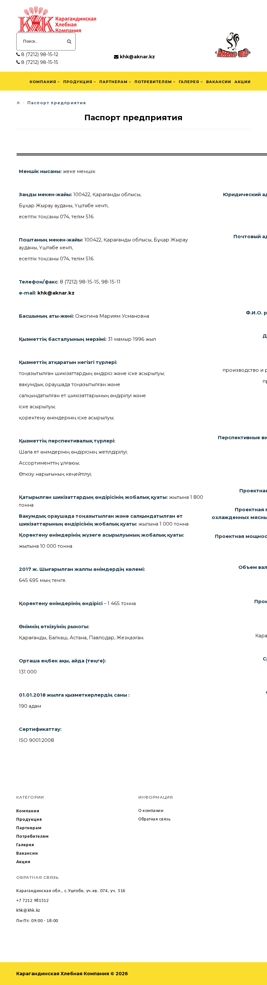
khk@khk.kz (28, 910)
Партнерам (113, 82)
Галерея (189, 82)
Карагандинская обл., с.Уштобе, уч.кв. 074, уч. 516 (70, 891)
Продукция (77, 82)
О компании (150, 810)
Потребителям (153, 82)
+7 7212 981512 (32, 900)
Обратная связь (154, 819)
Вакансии (218, 82)
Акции (242, 82)
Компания (43, 82)
